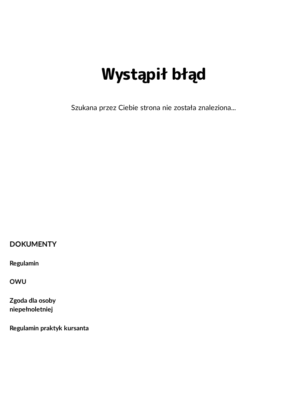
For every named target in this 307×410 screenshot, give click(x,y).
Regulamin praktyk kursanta (49, 328)
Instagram (287, 213)
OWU (18, 281)
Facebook (259, 213)
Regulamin (24, 263)
